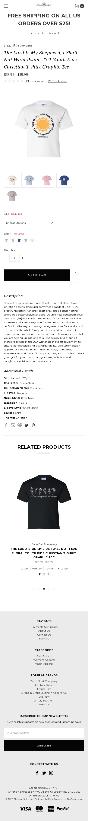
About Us (44, 630)
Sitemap (44, 638)
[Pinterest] (33, 425)
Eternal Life (44, 688)
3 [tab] (44, 589)
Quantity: (10, 250)
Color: (14, 233)
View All (44, 704)
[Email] (13, 425)
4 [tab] (49, 589)
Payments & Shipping (44, 626)
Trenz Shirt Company (44, 681)
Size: (13, 213)
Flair (50, 799)
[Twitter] (26, 425)
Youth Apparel (44, 663)
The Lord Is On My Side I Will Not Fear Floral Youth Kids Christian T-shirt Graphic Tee (44, 553)
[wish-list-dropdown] (77, 273)
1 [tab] (34, 589)
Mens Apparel (44, 656)
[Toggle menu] (6, 6)
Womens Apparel (44, 659)
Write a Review (57, 81)
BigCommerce (75, 799)
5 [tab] (54, 589)
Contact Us (44, 634)
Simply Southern (44, 700)
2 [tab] (39, 589)
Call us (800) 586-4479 (43, 787)
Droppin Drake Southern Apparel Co (44, 692)
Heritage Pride (44, 685)
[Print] (20, 425)
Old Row (44, 696)
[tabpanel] (44, 524)
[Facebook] (6, 425)
